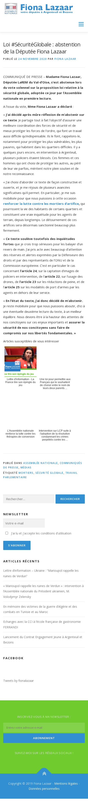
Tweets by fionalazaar (18, 681)
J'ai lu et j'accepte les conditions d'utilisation (41, 533)
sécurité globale (49, 473)
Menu (81, 24)
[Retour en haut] (44, 773)
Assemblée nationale (40, 463)
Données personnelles (44, 789)
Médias (26, 467)
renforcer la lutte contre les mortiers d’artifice (41, 203)
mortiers (26, 473)
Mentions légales (66, 783)
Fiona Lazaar (65, 59)
